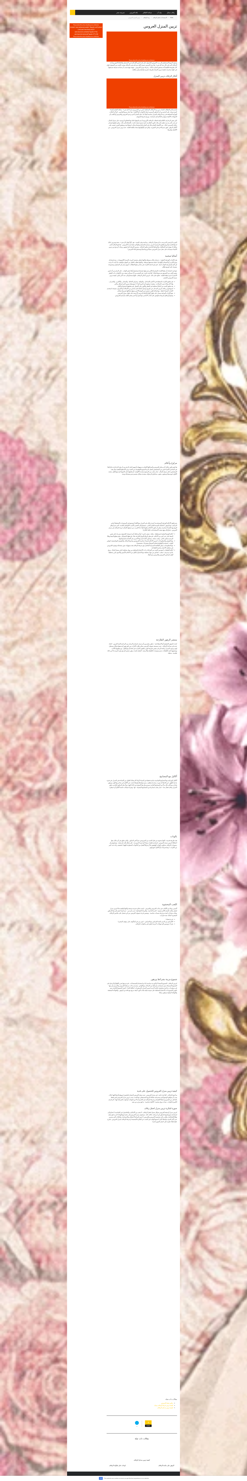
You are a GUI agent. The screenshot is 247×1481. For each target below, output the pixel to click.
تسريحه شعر (120, 12)
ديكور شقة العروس (167, 1403)
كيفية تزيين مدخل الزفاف (165, 1407)
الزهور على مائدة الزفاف (166, 1465)
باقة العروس (134, 12)
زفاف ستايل (171, 12)
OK (101, 1478)
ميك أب (159, 12)
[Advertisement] (142, 45)
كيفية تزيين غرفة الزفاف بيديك (163, 1405)
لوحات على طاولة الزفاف (117, 1465)
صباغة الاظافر (147, 12)
